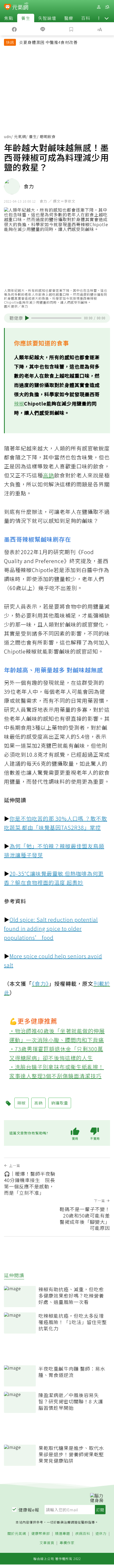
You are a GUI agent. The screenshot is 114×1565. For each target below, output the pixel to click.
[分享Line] (43, 28)
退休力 (101, 1534)
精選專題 (62, 1534)
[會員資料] (98, 7)
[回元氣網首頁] (20, 7)
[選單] (107, 7)
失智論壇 (47, 18)
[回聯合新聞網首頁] (7, 7)
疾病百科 (82, 1534)
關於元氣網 (16, 1534)
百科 (85, 18)
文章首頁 (47, 1543)
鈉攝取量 (59, 1103)
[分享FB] (14, 28)
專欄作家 (67, 1543)
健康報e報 (29, 1509)
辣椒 (19, 403)
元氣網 (20, 136)
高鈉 (48, 475)
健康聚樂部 (40, 1534)
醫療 (68, 18)
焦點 (8, 18)
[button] (106, 18)
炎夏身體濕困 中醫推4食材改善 (48, 42)
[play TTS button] (27, 318)
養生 (25, 18)
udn (7, 136)
